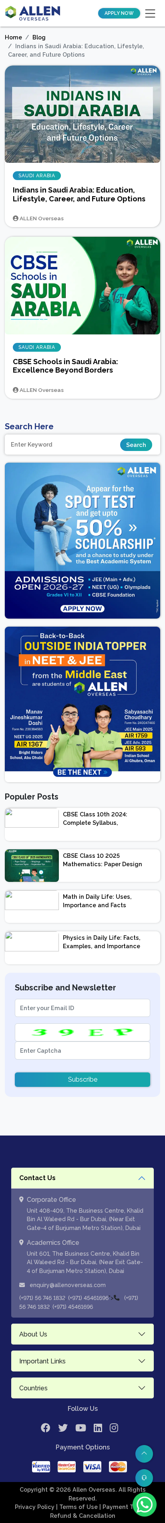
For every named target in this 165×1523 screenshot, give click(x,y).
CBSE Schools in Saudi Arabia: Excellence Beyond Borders (65, 366)
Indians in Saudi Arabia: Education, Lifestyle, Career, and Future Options (79, 194)
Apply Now (119, 13)
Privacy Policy (35, 1506)
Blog (39, 37)
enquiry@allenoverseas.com (67, 1285)
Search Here (29, 426)
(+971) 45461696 (88, 1298)
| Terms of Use (77, 1506)
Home (13, 37)
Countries (33, 1388)
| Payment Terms (124, 1506)
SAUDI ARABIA (36, 175)
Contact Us (37, 1178)
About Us (33, 1334)
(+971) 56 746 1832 (42, 1298)
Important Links (42, 1361)
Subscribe (82, 1079)
